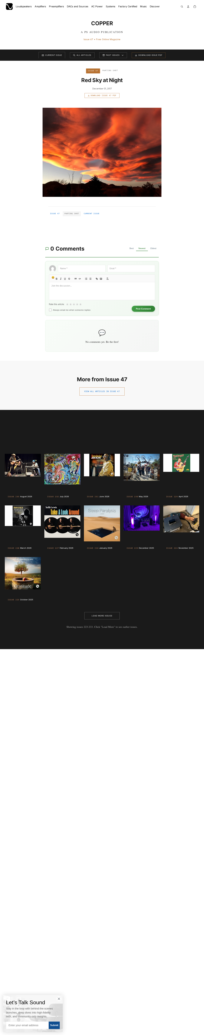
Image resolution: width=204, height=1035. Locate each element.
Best (131, 248)
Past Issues (113, 55)
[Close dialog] (59, 998)
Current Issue (53, 55)
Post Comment (143, 309)
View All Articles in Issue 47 (102, 391)
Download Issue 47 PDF (103, 95)
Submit (54, 1025)
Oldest (153, 248)
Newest (141, 248)
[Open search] (182, 6)
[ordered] (86, 279)
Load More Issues (102, 616)
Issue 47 (55, 214)
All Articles (84, 55)
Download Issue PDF (150, 55)
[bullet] (90, 279)
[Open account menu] (188, 6)
